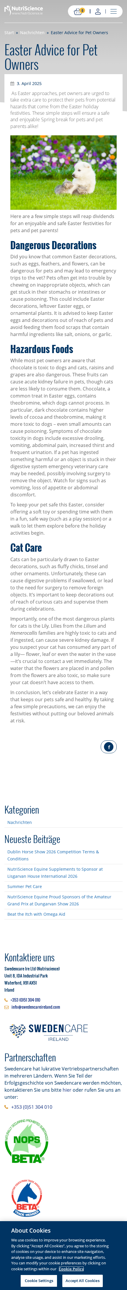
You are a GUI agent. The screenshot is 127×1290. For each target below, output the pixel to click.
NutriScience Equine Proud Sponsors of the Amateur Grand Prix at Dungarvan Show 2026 (59, 900)
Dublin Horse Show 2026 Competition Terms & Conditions (53, 855)
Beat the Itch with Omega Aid (36, 914)
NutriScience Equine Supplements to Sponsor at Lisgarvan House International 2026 (55, 872)
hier (67, 1090)
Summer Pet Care (24, 886)
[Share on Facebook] (108, 747)
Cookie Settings (39, 1280)
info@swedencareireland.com (36, 1007)
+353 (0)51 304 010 (25, 1000)
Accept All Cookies (82, 1280)
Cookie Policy (71, 1268)
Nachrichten (19, 822)
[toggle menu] (113, 11)
